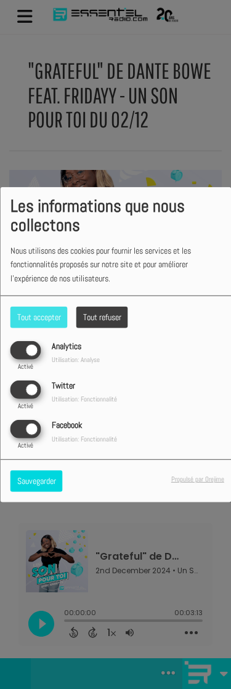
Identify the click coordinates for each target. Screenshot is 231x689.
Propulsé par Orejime (197, 479)
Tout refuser (102, 316)
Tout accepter (39, 316)
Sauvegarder (36, 480)
